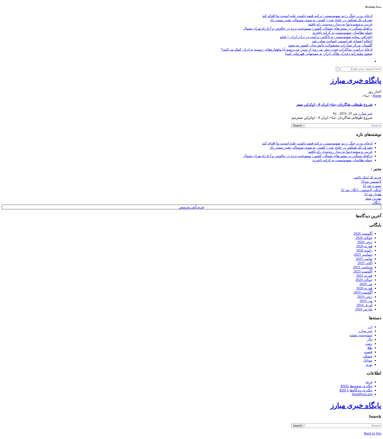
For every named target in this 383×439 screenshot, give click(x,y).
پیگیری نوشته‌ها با (356, 386)
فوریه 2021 (364, 275)
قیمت (368, 352)
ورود (368, 382)
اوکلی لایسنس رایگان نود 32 (361, 190)
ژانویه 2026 (364, 250)
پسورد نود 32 (372, 186)
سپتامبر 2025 (362, 267)
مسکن (367, 356)
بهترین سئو (373, 198)
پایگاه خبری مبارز (355, 80)
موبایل (367, 360)
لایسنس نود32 (371, 181)
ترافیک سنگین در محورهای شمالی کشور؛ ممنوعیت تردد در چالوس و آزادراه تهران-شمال (307, 28)
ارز (370, 327)
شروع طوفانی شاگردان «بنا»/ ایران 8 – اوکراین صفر (334, 104)
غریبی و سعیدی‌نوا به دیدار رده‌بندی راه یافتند (340, 24)
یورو (369, 364)
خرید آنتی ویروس (191, 207)
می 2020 (366, 284)
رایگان (376, 202)
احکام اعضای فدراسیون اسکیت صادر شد (342, 41)
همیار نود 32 (372, 194)
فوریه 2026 (364, 246)
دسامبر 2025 (363, 254)
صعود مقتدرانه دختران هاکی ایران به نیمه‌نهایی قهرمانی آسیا (328, 54)
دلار (369, 339)
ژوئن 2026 (364, 242)
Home (377, 96)
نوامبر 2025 (364, 259)
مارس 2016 (363, 309)
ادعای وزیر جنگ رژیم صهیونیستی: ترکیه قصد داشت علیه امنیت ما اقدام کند (317, 16)
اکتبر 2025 (365, 263)
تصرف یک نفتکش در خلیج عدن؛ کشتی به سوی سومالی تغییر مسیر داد (321, 20)
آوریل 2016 (364, 305)
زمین (368, 343)
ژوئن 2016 (364, 296)
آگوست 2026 (363, 233)
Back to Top (372, 433)
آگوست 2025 (363, 271)
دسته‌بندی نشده (361, 335)
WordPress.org (362, 394)
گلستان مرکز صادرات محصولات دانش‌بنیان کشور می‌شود (330, 45)
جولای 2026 (364, 238)
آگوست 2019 (363, 292)
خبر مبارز (365, 113)
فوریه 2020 (364, 288)
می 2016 (366, 301)
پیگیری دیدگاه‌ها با (356, 390)
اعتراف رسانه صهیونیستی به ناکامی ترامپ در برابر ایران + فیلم (326, 37)
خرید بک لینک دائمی (367, 177)
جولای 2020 (364, 280)
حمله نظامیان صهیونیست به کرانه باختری (342, 33)
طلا (369, 348)
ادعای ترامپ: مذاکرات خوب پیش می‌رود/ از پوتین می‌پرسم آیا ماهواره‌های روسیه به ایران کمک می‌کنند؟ (296, 49)
